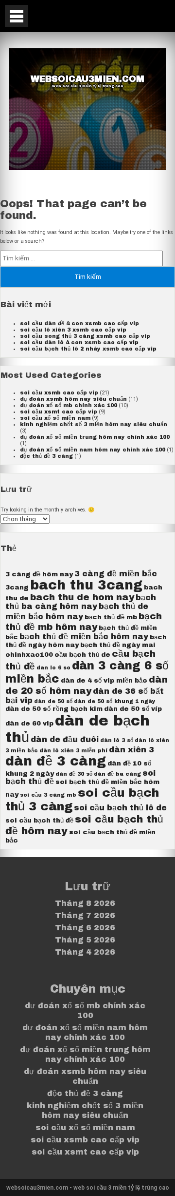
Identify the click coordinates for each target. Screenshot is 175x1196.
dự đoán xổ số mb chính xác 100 (68, 405)
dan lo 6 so (53, 667)
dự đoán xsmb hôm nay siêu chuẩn (73, 399)
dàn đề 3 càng (55, 761)
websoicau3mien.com (87, 79)
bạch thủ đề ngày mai (118, 644)
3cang (17, 587)
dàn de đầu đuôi (65, 739)
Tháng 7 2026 (85, 915)
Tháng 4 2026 (85, 952)
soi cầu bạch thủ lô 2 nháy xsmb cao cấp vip (88, 349)
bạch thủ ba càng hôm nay (80, 601)
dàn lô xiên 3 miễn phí (73, 750)
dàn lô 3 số (116, 740)
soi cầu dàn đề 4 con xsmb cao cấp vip (79, 323)
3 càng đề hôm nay (39, 574)
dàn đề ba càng (117, 774)
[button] (16, 16)
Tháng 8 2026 (85, 903)
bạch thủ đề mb (111, 617)
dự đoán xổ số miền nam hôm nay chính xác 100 (92, 449)
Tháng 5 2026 (85, 940)
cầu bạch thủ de (82, 654)
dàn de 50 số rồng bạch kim (54, 708)
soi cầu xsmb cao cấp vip (59, 392)
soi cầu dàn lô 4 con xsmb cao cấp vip (79, 342)
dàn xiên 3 (131, 749)
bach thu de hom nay (82, 597)
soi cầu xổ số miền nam (55, 418)
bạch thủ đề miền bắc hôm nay (83, 636)
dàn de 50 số (53, 701)
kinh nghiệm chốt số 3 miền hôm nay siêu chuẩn (93, 424)
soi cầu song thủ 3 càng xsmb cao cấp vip (85, 336)
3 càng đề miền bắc (115, 573)
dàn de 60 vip (29, 723)
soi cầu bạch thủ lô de (120, 808)
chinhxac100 (29, 654)
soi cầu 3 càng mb (48, 795)
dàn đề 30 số (73, 774)
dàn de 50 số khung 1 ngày (115, 701)
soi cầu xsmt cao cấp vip (58, 411)
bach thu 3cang (86, 585)
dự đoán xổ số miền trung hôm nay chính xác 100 (95, 437)
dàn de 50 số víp (133, 708)
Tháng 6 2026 (85, 927)
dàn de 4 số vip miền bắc (104, 680)
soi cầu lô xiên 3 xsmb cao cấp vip (73, 330)
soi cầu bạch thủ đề (39, 820)
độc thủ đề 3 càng (46, 456)
